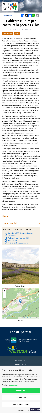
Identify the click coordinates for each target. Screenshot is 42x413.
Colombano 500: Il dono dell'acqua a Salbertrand (18, 234)
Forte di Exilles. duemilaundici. (16, 243)
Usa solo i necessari (21, 404)
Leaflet (20, 317)
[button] (4, 296)
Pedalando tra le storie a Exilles (17, 238)
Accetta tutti (21, 390)
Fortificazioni (10, 240)
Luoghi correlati (9, 223)
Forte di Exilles (7, 33)
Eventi (10, 16)
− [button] (4, 294)
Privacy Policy (21, 364)
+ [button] (4, 291)
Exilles (17, 33)
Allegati (5, 216)
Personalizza (21, 397)
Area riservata (21, 361)
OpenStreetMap (28, 317)
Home (5, 16)
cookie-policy (14, 385)
